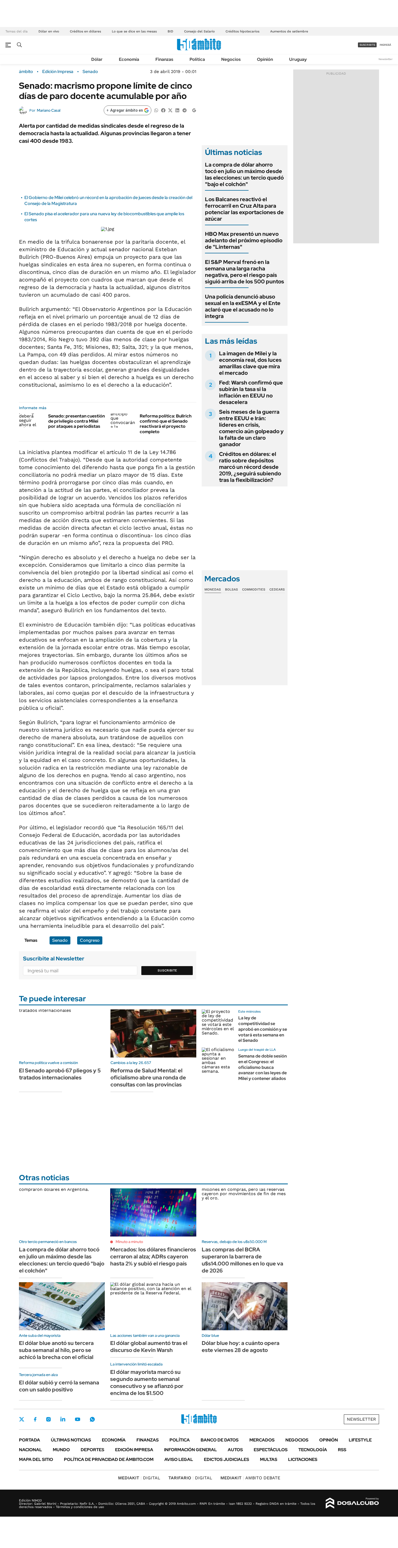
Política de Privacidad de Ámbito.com (109, 1459)
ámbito (26, 71)
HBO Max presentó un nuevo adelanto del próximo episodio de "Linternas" (243, 240)
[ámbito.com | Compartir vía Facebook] (163, 109)
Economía (129, 59)
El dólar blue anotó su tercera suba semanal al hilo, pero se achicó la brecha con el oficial (56, 1350)
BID (170, 31)
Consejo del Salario (199, 31)
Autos (235, 1450)
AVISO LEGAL (178, 1459)
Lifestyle (360, 1440)
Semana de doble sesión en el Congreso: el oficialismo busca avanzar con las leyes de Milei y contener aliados (262, 1067)
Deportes (92, 1450)
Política (197, 59)
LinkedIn (62, 1419)
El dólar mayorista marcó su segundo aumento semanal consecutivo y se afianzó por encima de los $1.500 (146, 1382)
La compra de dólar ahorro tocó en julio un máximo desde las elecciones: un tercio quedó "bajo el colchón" (244, 174)
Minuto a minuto (129, 1241)
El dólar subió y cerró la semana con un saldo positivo (59, 1386)
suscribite (367, 44)
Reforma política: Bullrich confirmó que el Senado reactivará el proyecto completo (165, 424)
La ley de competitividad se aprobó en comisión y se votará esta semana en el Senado (262, 1029)
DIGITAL (139, 1477)
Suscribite (167, 970)
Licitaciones (302, 1459)
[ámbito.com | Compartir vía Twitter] (170, 109)
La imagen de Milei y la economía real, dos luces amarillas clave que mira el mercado (250, 363)
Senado (90, 71)
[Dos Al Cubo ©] (352, 1503)
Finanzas (164, 59)
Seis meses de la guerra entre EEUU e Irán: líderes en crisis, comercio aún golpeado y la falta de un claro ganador (251, 428)
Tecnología (312, 1450)
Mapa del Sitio (36, 1459)
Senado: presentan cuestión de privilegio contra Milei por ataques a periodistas (76, 421)
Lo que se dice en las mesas (134, 31)
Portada (29, 1440)
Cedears (277, 589)
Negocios (231, 59)
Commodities (253, 589)
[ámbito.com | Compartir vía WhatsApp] (156, 109)
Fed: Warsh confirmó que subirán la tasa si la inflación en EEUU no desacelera (251, 392)
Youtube (77, 1419)
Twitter (21, 1419)
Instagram (48, 1419)
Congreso (90, 940)
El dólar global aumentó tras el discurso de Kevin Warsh (148, 1347)
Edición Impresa (134, 1450)
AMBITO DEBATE (250, 1477)
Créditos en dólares (85, 31)
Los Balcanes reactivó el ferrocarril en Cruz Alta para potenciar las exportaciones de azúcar (244, 209)
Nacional (30, 1450)
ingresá (385, 44)
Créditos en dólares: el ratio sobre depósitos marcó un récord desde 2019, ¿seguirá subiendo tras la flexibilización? (250, 466)
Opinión (265, 59)
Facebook (35, 1419)
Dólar (97, 59)
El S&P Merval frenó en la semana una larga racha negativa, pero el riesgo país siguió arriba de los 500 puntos (244, 271)
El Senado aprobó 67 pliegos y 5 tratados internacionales (60, 1074)
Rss (342, 1450)
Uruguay (298, 59)
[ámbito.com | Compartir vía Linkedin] (177, 109)
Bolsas (231, 589)
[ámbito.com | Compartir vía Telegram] (184, 109)
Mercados (262, 1440)
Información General (190, 1450)
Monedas (212, 589)
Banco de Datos (220, 1440)
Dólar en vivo (48, 31)
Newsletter (386, 59)
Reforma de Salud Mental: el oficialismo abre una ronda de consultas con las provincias (148, 1077)
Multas (268, 1459)
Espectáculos (271, 1450)
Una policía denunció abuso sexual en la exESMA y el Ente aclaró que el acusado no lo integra (242, 306)
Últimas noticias (71, 1440)
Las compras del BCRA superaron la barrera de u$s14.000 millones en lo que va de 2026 (242, 1260)
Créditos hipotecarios (242, 31)
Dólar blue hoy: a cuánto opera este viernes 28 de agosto (240, 1347)
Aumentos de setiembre (289, 31)
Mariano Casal (48, 110)
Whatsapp (92, 1419)
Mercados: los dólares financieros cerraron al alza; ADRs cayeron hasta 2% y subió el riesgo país (153, 1256)
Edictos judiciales (226, 1459)
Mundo (61, 1450)
